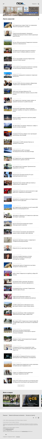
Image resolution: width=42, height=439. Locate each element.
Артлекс (18, 436)
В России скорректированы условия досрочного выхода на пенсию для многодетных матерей (22, 258)
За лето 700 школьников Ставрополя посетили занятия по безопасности (25, 43)
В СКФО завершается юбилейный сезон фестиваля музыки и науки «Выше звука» (23, 305)
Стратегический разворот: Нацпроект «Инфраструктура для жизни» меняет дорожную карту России (25, 35)
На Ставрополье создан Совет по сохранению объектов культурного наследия (25, 26)
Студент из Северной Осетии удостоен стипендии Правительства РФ (23, 373)
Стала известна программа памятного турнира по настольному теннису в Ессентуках (25, 67)
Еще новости (21, 385)
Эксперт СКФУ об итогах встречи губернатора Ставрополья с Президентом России (25, 84)
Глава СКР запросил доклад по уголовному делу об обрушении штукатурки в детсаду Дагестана (25, 381)
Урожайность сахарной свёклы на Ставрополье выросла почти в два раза (25, 200)
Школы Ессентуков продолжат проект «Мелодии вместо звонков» (23, 224)
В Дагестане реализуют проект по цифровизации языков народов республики (24, 297)
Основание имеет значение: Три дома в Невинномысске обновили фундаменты (23, 282)
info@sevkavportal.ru (9, 429)
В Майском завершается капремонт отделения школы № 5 (25, 75)
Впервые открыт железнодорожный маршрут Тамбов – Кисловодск (25, 339)
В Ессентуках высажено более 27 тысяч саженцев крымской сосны (23, 175)
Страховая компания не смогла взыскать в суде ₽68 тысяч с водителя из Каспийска (25, 191)
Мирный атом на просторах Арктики (22, 248)
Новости (34, 3)
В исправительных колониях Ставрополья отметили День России (24, 289)
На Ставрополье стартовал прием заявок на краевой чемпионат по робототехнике (24, 101)
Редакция (5, 415)
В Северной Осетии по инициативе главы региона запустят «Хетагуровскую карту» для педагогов (24, 349)
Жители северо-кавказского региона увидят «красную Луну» (24, 118)
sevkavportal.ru (25, 431)
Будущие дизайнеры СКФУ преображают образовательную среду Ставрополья (23, 313)
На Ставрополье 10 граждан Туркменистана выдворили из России (24, 167)
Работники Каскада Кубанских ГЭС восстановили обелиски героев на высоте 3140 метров (25, 93)
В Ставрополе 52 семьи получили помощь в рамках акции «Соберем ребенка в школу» (24, 51)
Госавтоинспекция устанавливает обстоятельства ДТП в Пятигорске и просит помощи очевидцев (24, 331)
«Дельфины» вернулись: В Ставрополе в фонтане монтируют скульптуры (25, 216)
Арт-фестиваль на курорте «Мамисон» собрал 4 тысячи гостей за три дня (25, 126)
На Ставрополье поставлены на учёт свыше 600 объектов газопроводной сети (25, 208)
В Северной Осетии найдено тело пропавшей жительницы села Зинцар (25, 134)
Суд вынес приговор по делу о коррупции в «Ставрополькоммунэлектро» (24, 240)
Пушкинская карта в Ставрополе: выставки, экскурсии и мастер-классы (24, 266)
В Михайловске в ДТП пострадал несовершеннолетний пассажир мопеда (23, 151)
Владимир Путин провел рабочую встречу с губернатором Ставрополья (24, 183)
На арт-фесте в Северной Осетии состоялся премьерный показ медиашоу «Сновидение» (24, 357)
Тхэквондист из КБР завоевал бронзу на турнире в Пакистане (23, 142)
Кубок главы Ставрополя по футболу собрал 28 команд (25, 274)
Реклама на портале (30, 415)
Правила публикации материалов (16, 415)
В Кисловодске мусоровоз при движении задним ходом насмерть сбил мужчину (23, 232)
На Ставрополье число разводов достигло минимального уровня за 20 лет (24, 159)
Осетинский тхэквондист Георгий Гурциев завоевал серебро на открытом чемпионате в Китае (25, 110)
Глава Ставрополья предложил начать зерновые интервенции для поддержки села (25, 365)
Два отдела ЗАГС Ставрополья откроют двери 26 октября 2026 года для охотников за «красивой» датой (25, 322)
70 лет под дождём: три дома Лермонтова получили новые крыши (24, 59)
